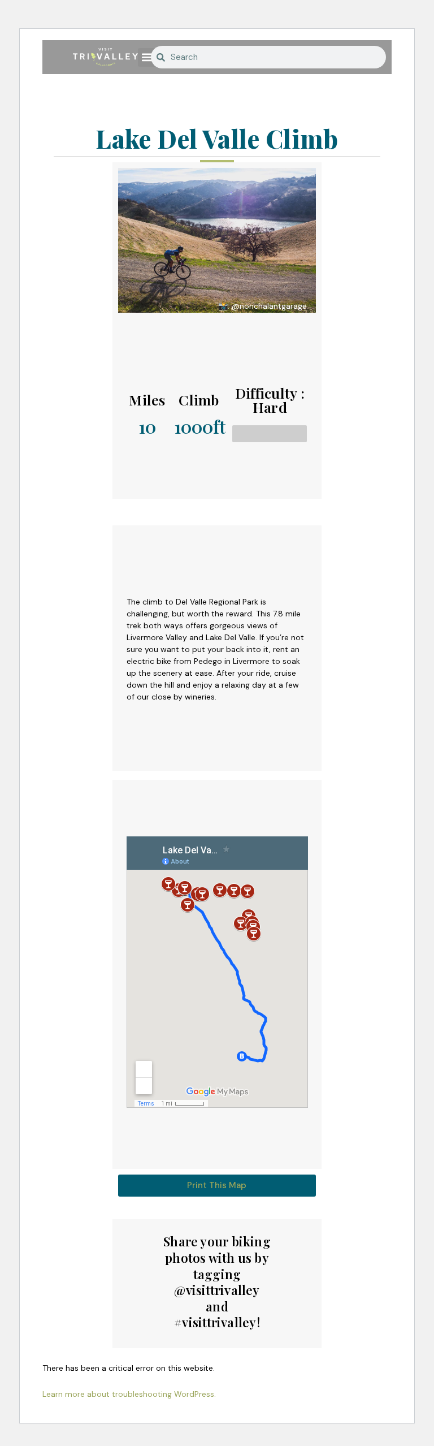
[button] (147, 57)
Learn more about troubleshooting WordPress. (129, 1394)
